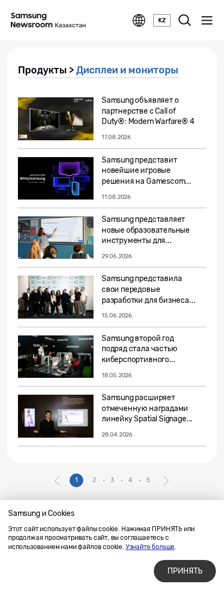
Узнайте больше (150, 547)
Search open (185, 21)
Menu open (206, 21)
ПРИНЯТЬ (184, 571)
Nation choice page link (139, 21)
